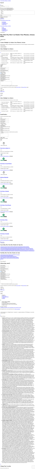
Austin (10, 246)
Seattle (12, 250)
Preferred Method (2, 72)
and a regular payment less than (4, 77)
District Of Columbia (17, 254)
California (9, 254)
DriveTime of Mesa (4, 109)
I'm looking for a (2, 272)
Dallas (21, 247)
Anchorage (5, 246)
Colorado (12, 254)
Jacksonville (19, 248)
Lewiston (28, 248)
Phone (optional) (2, 121)
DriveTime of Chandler (5, 62)
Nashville (23, 249)
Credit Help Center (5, 23)
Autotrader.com (2, 307)
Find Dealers (4, 28)
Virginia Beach (22, 250)
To (1, 12)
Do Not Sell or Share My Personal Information (9, 303)
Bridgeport (25, 246)
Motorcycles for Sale (14, 307)
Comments (1, 80)
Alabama (1, 254)
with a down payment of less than (5, 75)
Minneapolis (20, 249)
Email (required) (2, 68)
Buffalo (28, 246)
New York (29, 249)
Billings (15, 246)
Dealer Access (4, 24)
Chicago (10, 247)
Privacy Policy (18, 87)
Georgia (6, 255)
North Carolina (2, 257)
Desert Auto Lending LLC (5, 102)
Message (11, 156)
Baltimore (12, 246)
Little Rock (31, 248)
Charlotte (4, 247)
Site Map (3, 298)
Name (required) (2, 265)
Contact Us (3, 297)
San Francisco (9, 250)
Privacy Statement (4, 302)
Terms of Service (24, 87)
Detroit (29, 247)
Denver (23, 247)
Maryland (6, 256)
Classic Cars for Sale (8, 307)
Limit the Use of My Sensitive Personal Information (9, 304)
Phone (4, 70)
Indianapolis (13, 248)
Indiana (12, 255)
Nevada (13, 257)
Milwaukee (16, 249)
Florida (4, 255)
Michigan (9, 256)
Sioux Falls (14, 250)
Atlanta (8, 246)
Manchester (8, 249)
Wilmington (32, 250)
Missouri (12, 256)
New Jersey (6, 257)
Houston (10, 248)
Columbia (15, 247)
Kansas (1, 256)
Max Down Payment (3, 8)
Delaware (1, 255)
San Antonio (2, 250)
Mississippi (14, 256)
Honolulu (7, 248)
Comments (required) (3, 279)
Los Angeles (2, 249)
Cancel (2, 287)
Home (3, 27)
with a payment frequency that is (5, 79)
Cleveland (12, 247)
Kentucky (3, 256)
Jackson (16, 248)
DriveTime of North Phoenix (6, 59)
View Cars (1, 156)
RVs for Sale (19, 307)
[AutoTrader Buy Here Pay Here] (5, 20)
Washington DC (26, 250)
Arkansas (4, 254)
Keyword (1, 5)
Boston (23, 246)
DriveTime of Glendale (5, 58)
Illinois (10, 255)
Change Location (3, 39)
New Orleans (26, 249)
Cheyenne (7, 247)
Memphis (11, 249)
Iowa (8, 255)
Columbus (18, 247)
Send (1, 90)
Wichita (30, 250)
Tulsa (19, 250)
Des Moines (26, 247)
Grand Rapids (4, 248)
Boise (21, 246)
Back (1, 137)
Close (1, 95)
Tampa (17, 250)
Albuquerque (2, 246)
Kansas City (22, 248)
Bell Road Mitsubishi (5, 57)
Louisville (5, 249)
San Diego (5, 250)
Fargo (1, 248)
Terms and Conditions (5, 296)
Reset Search (2, 18)
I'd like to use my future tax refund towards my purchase (9, 85)
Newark (32, 249)
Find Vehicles (4, 22)
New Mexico (10, 257)
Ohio (18, 257)
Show (1, 139)
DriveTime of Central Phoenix (6, 163)
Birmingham (18, 246)
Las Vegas (25, 248)
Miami (14, 249)
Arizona (7, 254)
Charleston (1, 247)
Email (5, 73)
